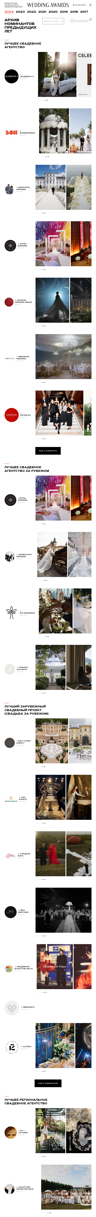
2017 (84, 12)
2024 (9, 12)
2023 (20, 12)
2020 (53, 12)
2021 (42, 12)
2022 (31, 12)
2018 (74, 12)
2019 (64, 12)
